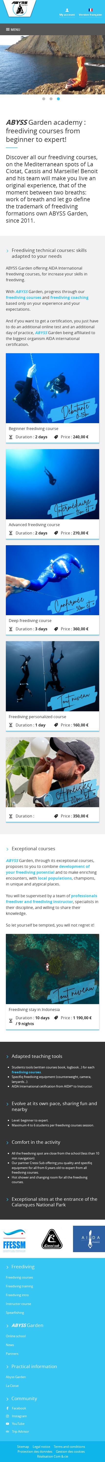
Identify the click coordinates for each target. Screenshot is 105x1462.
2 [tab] (52, 100)
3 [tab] (60, 100)
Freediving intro (17, 1295)
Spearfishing (15, 1312)
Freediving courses (19, 1277)
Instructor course (18, 1304)
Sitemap (23, 1446)
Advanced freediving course (34, 524)
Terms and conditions (69, 1446)
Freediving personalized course (37, 716)
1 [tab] (45, 100)
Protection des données (35, 1451)
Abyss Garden (16, 1377)
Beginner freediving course (33, 428)
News (10, 1345)
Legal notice (41, 1446)
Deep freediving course (30, 620)
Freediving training (19, 1286)
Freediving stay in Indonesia (34, 1009)
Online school (16, 1336)
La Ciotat (12, 1385)
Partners (12, 1353)
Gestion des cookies (70, 1451)
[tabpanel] (52, 64)
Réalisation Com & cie (52, 1456)
